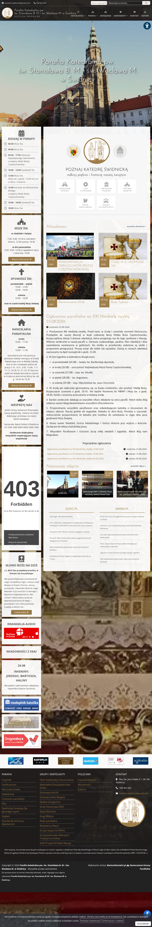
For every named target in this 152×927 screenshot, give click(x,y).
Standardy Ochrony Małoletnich (13, 822)
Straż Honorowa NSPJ (52, 806)
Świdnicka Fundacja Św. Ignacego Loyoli (15, 810)
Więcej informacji (20, 259)
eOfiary (145, 15)
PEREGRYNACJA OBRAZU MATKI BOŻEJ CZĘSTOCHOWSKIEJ (76, 266)
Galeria (82, 789)
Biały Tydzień (119, 302)
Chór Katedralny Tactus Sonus (57, 780)
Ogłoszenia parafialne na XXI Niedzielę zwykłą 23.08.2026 (75, 449)
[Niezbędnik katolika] (21, 704)
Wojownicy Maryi (49, 825)
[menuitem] (78, 13)
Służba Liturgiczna (50, 802)
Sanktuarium (9, 784)
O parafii (6, 780)
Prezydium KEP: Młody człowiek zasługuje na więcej (69, 532)
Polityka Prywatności (91, 920)
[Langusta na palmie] (13, 761)
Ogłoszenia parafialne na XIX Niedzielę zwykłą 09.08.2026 (75, 458)
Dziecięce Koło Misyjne (52, 797)
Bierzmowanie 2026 (71, 302)
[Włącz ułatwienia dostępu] (147, 25)
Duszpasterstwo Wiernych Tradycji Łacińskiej (54, 837)
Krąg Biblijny (47, 816)
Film (4, 803)
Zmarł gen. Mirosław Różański (61, 516)
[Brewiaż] (63, 761)
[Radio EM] (113, 761)
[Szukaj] (146, 3)
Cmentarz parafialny (13, 799)
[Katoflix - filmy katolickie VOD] (38, 761)
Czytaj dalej (20, 612)
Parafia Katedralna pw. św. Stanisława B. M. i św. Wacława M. (39, 13)
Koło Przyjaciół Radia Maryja (55, 843)
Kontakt (134, 15)
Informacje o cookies (113, 920)
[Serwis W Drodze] (138, 761)
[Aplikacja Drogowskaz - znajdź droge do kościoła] (21, 740)
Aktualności (77, 15)
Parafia (92, 15)
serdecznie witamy (77, 97)
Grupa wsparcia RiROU (52, 830)
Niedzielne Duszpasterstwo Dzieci (55, 786)
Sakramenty (120, 15)
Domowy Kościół (49, 792)
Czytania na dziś (87, 780)
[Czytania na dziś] (21, 722)
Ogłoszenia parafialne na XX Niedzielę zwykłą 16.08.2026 (75, 453)
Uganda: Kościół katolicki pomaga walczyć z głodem (120, 553)
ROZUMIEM (143, 923)
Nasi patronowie (11, 789)
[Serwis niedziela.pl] (88, 761)
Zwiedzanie (105, 15)
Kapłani (6, 816)
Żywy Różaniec (48, 811)
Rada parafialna (48, 821)
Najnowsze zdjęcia (62, 466)
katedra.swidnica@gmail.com (17, 3)
